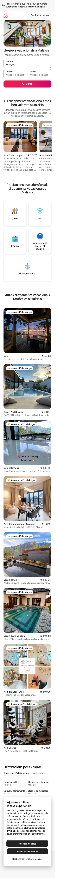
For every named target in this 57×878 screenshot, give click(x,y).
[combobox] (27, 64)
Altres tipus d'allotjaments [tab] (16, 773)
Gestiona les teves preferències (27, 859)
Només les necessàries (27, 851)
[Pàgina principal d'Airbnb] (6, 15)
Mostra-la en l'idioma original (31, 6)
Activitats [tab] (38, 773)
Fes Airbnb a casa (40, 15)
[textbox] (15, 75)
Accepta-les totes (27, 843)
